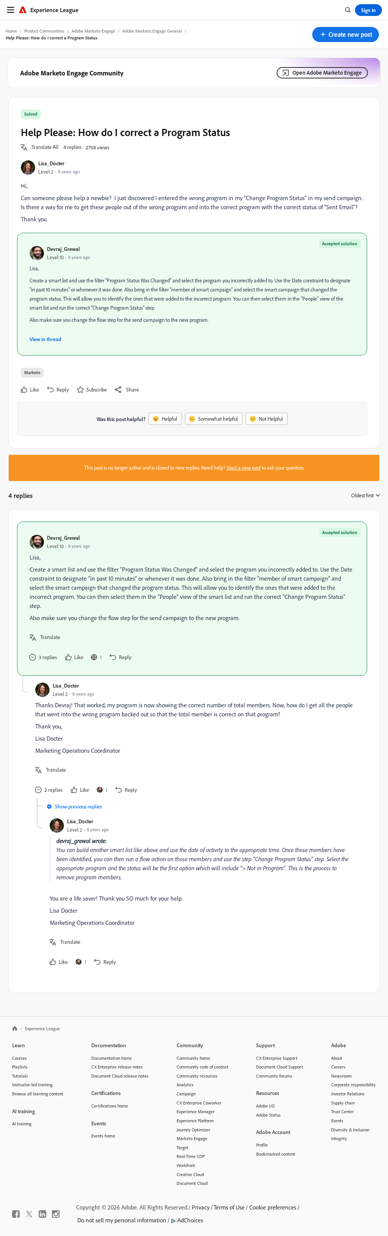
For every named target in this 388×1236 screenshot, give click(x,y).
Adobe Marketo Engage (93, 31)
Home (11, 31)
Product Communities (44, 31)
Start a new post (244, 467)
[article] (192, 599)
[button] (345, 34)
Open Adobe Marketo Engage (327, 72)
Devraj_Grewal (63, 249)
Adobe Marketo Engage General (152, 31)
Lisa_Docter (51, 163)
